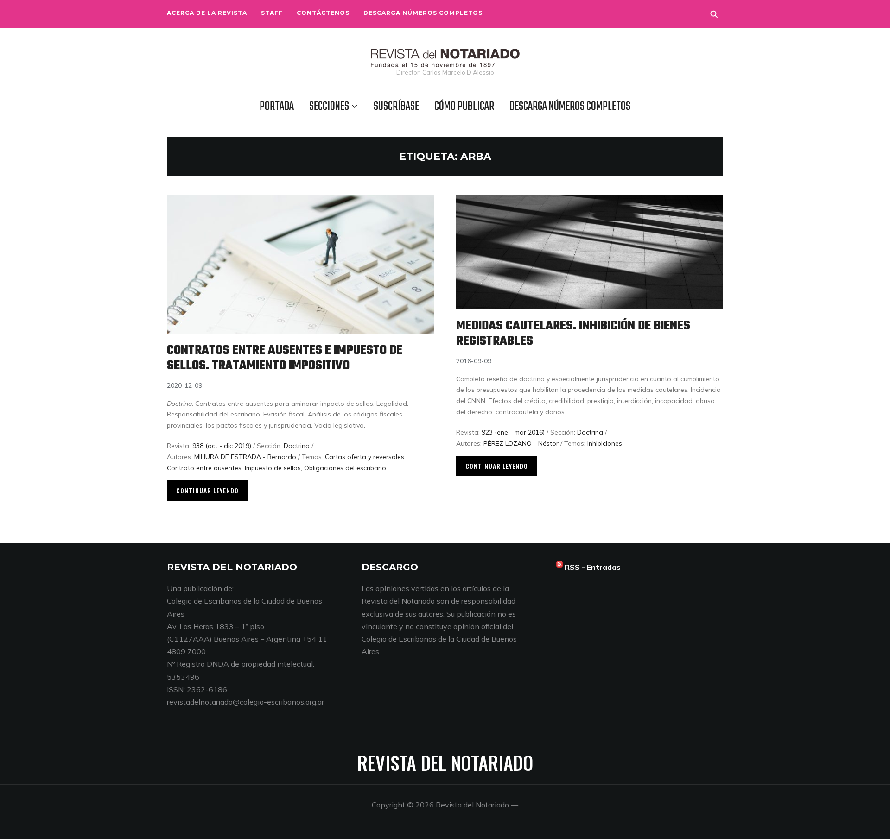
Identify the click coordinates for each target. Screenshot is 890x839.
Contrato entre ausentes (204, 468)
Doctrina (297, 446)
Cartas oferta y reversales (364, 457)
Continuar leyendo (207, 490)
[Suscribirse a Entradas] (559, 567)
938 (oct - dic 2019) (221, 446)
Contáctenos (323, 12)
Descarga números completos (423, 12)
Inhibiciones (604, 443)
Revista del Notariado (445, 762)
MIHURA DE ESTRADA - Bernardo (245, 457)
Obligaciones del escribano (345, 468)
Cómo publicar (464, 106)
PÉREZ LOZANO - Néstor (521, 443)
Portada (277, 106)
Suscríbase (396, 106)
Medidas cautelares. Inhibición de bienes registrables (573, 333)
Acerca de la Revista (207, 12)
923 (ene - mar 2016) (513, 432)
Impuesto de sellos (273, 468)
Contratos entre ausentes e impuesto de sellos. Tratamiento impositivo (284, 358)
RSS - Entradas (593, 567)
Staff (272, 12)
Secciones (329, 106)
